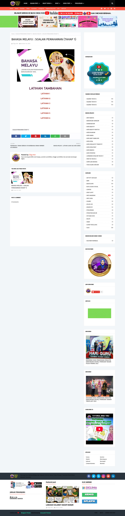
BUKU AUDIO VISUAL (100, 186)
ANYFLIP (63, 8)
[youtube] (108, 476)
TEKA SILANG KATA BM (100, 164)
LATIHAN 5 (45, 113)
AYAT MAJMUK (100, 118)
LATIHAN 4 (45, 108)
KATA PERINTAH (100, 153)
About (16, 8)
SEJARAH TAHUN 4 (100, 99)
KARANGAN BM (100, 123)
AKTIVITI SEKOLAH (100, 178)
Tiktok (27, 8)
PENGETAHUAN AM (100, 213)
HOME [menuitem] (25, 3)
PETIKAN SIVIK (100, 216)
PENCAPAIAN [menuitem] (78, 3)
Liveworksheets (90, 463)
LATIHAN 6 (45, 118)
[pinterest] (111, 8)
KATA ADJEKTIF (100, 126)
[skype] (114, 8)
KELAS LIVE (100, 204)
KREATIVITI (100, 207)
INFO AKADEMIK (100, 195)
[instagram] (108, 8)
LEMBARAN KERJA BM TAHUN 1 (100, 156)
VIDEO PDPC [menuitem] (66, 3)
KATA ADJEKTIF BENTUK (100, 129)
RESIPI (100, 219)
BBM (100, 180)
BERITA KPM (100, 183)
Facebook (34, 8)
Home (11, 8)
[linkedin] (113, 476)
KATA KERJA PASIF (100, 147)
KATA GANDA (100, 135)
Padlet (88, 459)
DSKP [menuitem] (56, 3)
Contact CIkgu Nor (110, 512)
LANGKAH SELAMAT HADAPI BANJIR (59, 505)
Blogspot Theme (26, 513)
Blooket (102, 463)
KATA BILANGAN (100, 132)
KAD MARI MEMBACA (100, 240)
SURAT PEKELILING (100, 224)
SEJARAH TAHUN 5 (100, 102)
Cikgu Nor (15, 43)
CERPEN (100, 189)
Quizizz (102, 457)
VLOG (100, 227)
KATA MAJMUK (100, 150)
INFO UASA (100, 198)
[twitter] (105, 8)
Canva (87, 457)
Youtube (22, 8)
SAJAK (100, 222)
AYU (58, 8)
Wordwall (102, 461)
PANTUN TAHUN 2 (100, 159)
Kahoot (88, 461)
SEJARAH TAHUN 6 (100, 104)
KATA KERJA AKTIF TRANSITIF (100, 144)
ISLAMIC (100, 201)
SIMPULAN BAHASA (100, 162)
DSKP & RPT (100, 192)
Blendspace (103, 459)
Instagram (41, 8)
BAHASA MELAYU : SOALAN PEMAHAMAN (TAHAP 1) (20, 187)
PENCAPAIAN (100, 210)
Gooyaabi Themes (45, 513)
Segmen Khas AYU (50, 8)
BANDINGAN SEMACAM (100, 120)
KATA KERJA (100, 141)
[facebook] (101, 8)
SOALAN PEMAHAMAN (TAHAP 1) (24, 34)
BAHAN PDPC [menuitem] (34, 3)
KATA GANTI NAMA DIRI (100, 138)
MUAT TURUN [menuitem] (47, 3)
